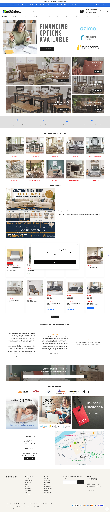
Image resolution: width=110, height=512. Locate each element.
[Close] (77, 244)
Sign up (55, 262)
